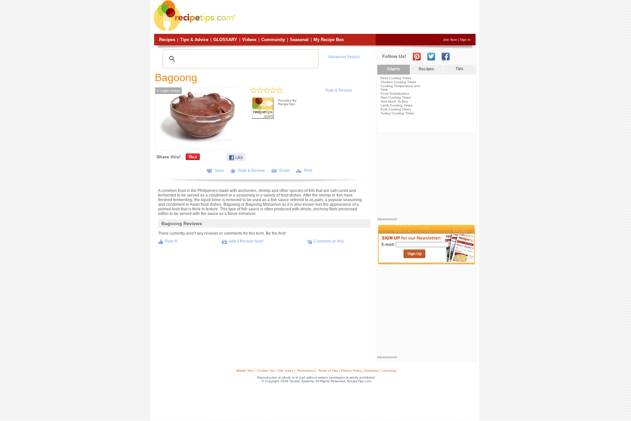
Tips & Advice (194, 39)
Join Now (450, 39)
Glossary (225, 39)
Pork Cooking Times (396, 109)
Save (219, 170)
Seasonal (299, 39)
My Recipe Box (329, 39)
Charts (393, 69)
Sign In (465, 39)
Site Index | (286, 370)
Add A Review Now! (246, 241)
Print (308, 170)
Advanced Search (344, 57)
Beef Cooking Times (396, 78)
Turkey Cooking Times (397, 113)
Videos (249, 39)
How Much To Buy (394, 101)
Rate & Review (338, 90)
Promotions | (306, 370)
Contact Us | (266, 370)
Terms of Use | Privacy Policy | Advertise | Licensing (357, 370)
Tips (459, 68)
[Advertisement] (356, 17)
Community (273, 39)
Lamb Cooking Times (396, 105)
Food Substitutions (395, 93)
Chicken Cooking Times (398, 82)
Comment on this (329, 241)
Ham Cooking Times (396, 97)
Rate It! (171, 241)
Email (284, 170)
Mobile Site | (245, 370)
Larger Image (168, 90)
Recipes (167, 39)
